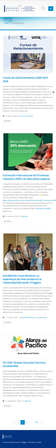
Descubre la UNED (43, 208)
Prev (14, 422)
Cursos (23, 116)
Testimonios (42, 317)
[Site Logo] (20, 8)
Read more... (8, 121)
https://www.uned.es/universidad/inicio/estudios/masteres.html (29, 200)
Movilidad (25, 317)
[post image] (28, 54)
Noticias (30, 116)
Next (41, 422)
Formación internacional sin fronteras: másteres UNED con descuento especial (26, 177)
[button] (43, 8)
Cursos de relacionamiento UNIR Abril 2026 (25, 79)
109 (36, 422)
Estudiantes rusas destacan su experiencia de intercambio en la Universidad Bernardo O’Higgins (22, 279)
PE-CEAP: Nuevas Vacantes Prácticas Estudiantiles (24, 364)
